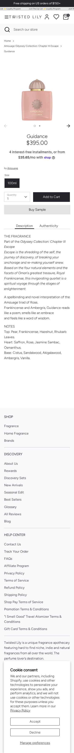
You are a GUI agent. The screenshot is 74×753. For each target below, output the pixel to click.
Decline (34, 732)
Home (7, 40)
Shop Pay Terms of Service (23, 602)
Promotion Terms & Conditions (26, 609)
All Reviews (12, 514)
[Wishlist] (56, 17)
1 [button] (35, 126)
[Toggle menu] (4, 17)
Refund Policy (14, 588)
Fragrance (11, 426)
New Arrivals (13, 485)
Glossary (10, 507)
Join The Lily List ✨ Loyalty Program (43, 9)
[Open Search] (6, 29)
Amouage (12, 168)
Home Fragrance (16, 433)
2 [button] (39, 125)
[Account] (47, 15)
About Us (11, 464)
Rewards (10, 471)
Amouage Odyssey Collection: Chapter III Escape (31, 46)
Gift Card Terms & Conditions (25, 629)
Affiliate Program (16, 566)
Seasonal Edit (14, 492)
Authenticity (48, 226)
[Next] (68, 125)
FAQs (8, 559)
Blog (7, 521)
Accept (35, 721)
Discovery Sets (15, 478)
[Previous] (5, 125)
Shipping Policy (15, 595)
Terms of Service (16, 580)
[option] (37, 89)
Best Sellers (12, 499)
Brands (9, 441)
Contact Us (12, 544)
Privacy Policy (20, 710)
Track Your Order (16, 551)
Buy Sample (37, 210)
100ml (12, 183)
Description (24, 226)
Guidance (9, 51)
